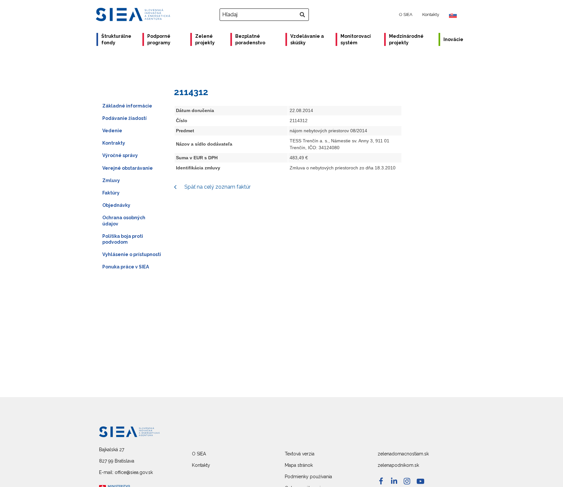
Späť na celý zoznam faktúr (217, 187)
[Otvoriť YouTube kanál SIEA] (420, 481)
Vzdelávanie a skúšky (307, 39)
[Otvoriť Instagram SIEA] (407, 481)
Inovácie (453, 39)
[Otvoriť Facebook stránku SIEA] (381, 481)
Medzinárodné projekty (406, 39)
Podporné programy (158, 39)
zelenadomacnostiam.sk (403, 453)
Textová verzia (299, 453)
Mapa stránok (299, 465)
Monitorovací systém (355, 39)
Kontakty (430, 14)
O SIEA (405, 14)
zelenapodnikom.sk (398, 465)
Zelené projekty (205, 39)
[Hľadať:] (265, 14)
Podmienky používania (308, 476)
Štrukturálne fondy (116, 39)
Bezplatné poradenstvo (250, 39)
